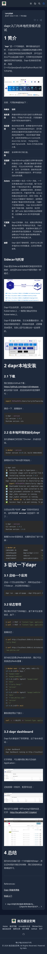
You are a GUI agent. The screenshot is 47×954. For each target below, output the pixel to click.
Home (5, 926)
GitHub (34, 929)
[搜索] (39, 3)
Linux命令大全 (24, 926)
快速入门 (8, 896)
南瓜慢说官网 (14, 945)
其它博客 (25, 929)
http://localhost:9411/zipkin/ (23, 812)
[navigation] (19, 904)
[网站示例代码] (24, 934)
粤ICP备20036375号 (24, 942)
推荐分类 (16, 929)
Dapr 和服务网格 (11, 890)
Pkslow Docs (37, 926)
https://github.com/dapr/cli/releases (21, 386)
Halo (24, 948)
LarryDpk (9, 13)
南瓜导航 (13, 926)
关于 (41, 929)
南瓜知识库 (6, 929)
